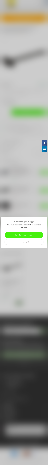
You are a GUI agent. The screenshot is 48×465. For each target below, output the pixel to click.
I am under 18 (24, 242)
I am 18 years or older (24, 235)
